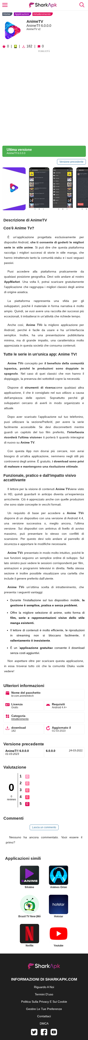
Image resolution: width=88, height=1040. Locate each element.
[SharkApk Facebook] (44, 1034)
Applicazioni (22, 14)
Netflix (30, 945)
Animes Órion (58, 887)
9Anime (29, 887)
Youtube (58, 945)
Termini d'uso (44, 994)
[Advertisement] (44, 97)
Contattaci (44, 1016)
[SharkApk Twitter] (34, 1034)
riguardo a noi (44, 987)
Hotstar (58, 916)
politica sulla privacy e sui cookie (44, 1001)
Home (6, 14)
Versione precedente (71, 161)
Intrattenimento (42, 14)
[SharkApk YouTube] (54, 1034)
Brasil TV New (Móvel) (29, 916)
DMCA (44, 1023)
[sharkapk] (43, 5)
